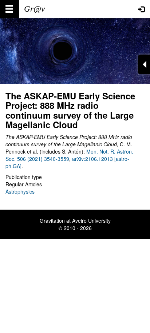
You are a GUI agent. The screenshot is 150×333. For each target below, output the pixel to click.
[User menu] (141, 9)
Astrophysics (20, 191)
